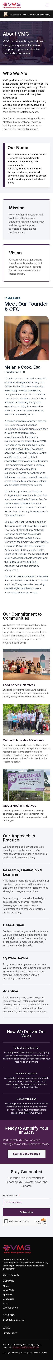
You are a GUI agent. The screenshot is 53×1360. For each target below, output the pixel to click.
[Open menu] (47, 5)
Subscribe (26, 1212)
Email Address (10, 1195)
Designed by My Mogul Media (26, 1347)
